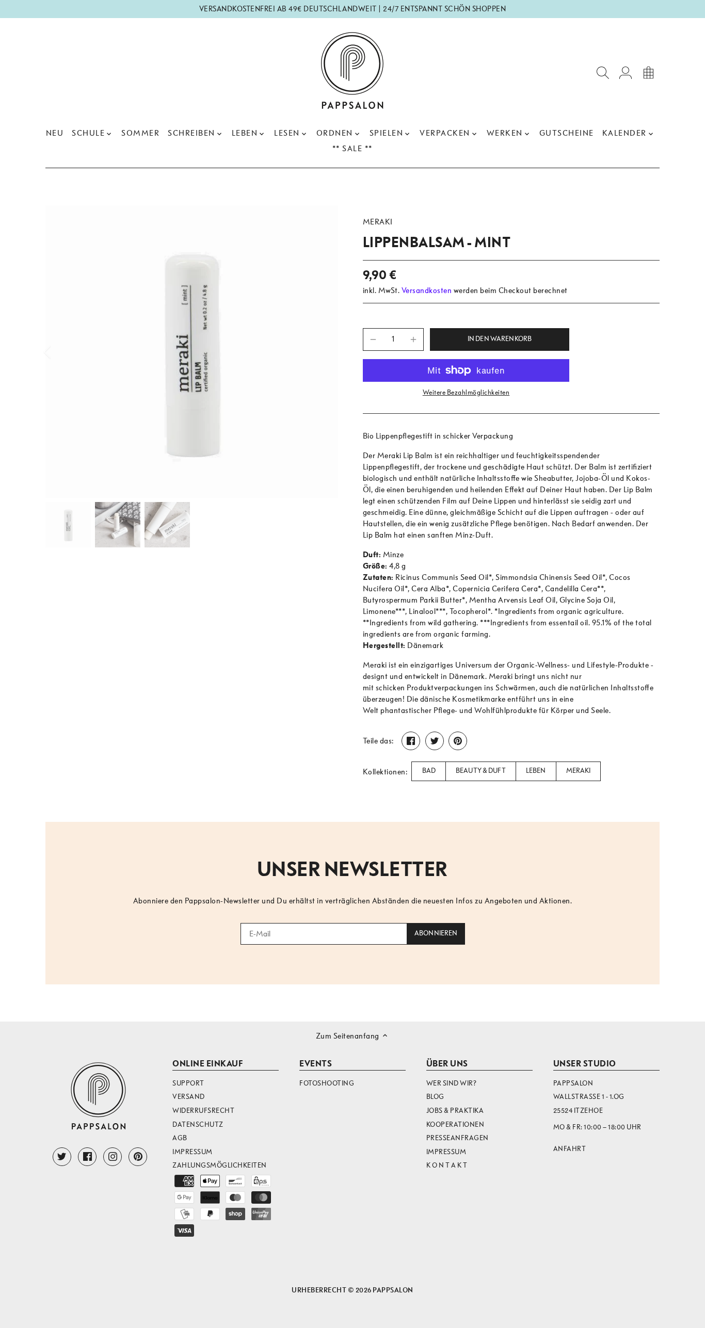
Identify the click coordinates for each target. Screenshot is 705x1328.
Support (188, 1083)
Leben (536, 770)
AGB (179, 1138)
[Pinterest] (138, 1156)
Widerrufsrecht (203, 1110)
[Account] (625, 72)
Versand (188, 1096)
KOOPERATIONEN (455, 1124)
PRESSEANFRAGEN (457, 1138)
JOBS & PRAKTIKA (455, 1110)
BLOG (435, 1096)
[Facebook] (87, 1156)
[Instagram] (112, 1156)
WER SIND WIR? (451, 1083)
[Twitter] (62, 1156)
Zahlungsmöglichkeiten (219, 1165)
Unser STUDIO (584, 1063)
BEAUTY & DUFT (481, 770)
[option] (191, 351)
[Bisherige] (61, 352)
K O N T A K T (447, 1165)
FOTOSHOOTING (326, 1083)
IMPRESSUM (446, 1152)
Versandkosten (427, 290)
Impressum (192, 1152)
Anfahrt (569, 1149)
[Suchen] (602, 72)
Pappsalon (393, 1290)
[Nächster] (322, 352)
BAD (429, 770)
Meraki (378, 222)
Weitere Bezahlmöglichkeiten (466, 392)
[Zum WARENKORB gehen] (648, 72)
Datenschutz (197, 1124)
